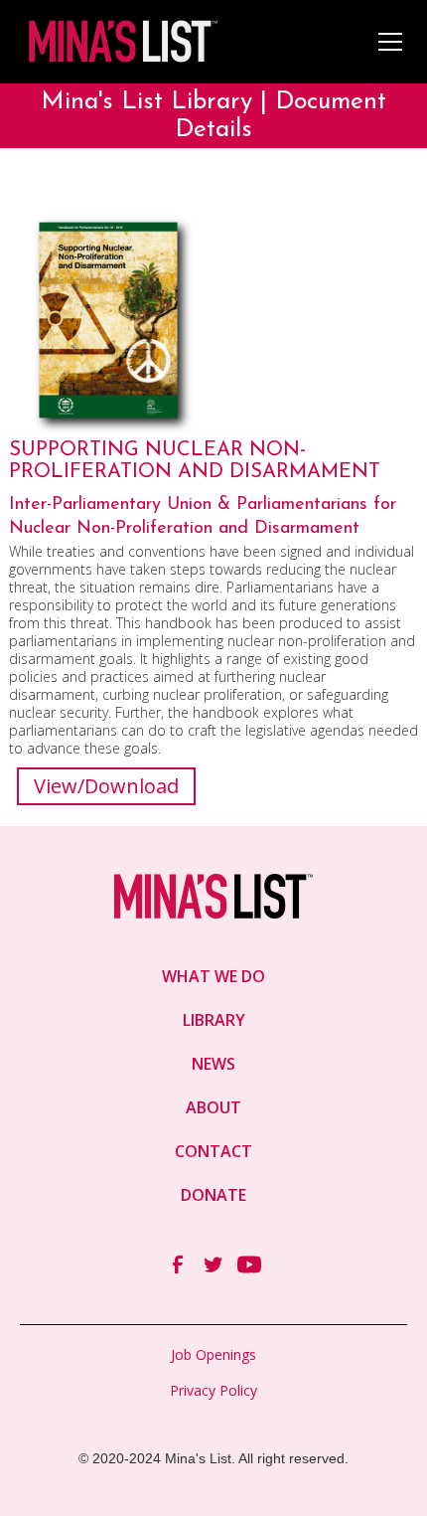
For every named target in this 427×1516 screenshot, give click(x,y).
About (213, 1107)
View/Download (106, 785)
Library (214, 1020)
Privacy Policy (213, 1390)
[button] (386, 42)
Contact (213, 1151)
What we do (213, 976)
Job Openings (213, 1354)
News (213, 1064)
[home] (121, 41)
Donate (213, 1195)
